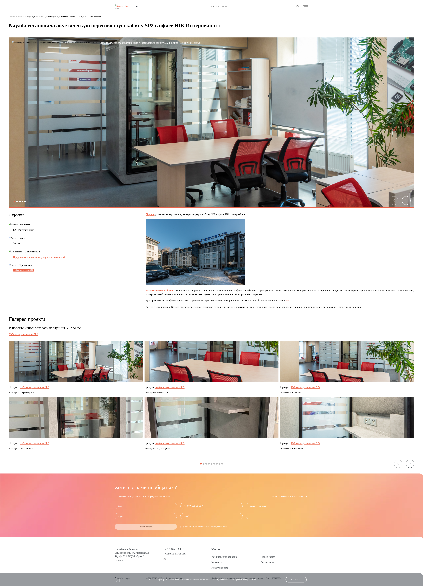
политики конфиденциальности (215, 526)
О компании (268, 562)
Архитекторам (220, 567)
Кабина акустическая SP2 (23, 270)
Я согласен (296, 579)
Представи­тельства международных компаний (39, 257)
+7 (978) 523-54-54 (218, 6)
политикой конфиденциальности (204, 579)
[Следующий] (406, 200)
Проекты (21, 16)
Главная (12, 16)
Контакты (217, 562)
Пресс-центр (268, 556)
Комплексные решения (224, 556)
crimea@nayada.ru (175, 553)
